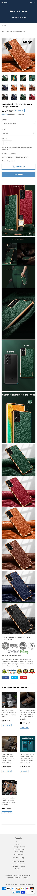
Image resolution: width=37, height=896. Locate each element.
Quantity (5, 138)
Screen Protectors (18, 864)
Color (3, 129)
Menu (6, 2)
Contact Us (18, 844)
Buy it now (18, 174)
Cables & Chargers (18, 866)
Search (18, 842)
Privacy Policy (18, 852)
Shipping (5, 114)
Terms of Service (18, 849)
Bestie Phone (18, 11)
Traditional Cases (18, 861)
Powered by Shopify (26, 884)
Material (5, 119)
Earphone (18, 869)
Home (4, 25)
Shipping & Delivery (18, 847)
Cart (33, 2)
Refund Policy (18, 854)
